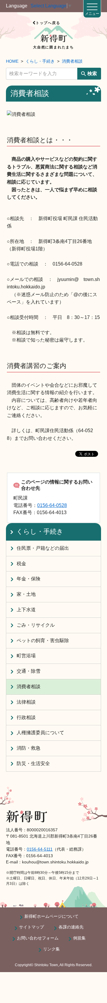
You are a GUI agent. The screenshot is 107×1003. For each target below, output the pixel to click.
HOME (12, 61)
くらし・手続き (40, 61)
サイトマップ (31, 927)
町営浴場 (26, 655)
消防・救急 (28, 748)
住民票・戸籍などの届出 (43, 548)
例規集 (79, 938)
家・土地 (26, 594)
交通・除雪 (28, 671)
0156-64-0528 (52, 505)
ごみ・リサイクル (36, 625)
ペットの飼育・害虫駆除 (43, 640)
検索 (92, 73)
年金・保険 (28, 578)
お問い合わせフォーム (38, 938)
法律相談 (26, 702)
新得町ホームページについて (51, 916)
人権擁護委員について (40, 732)
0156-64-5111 (40, 849)
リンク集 (51, 949)
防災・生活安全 (33, 763)
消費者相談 (72, 61)
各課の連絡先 (71, 927)
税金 (21, 563)
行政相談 (26, 717)
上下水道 (26, 609)
